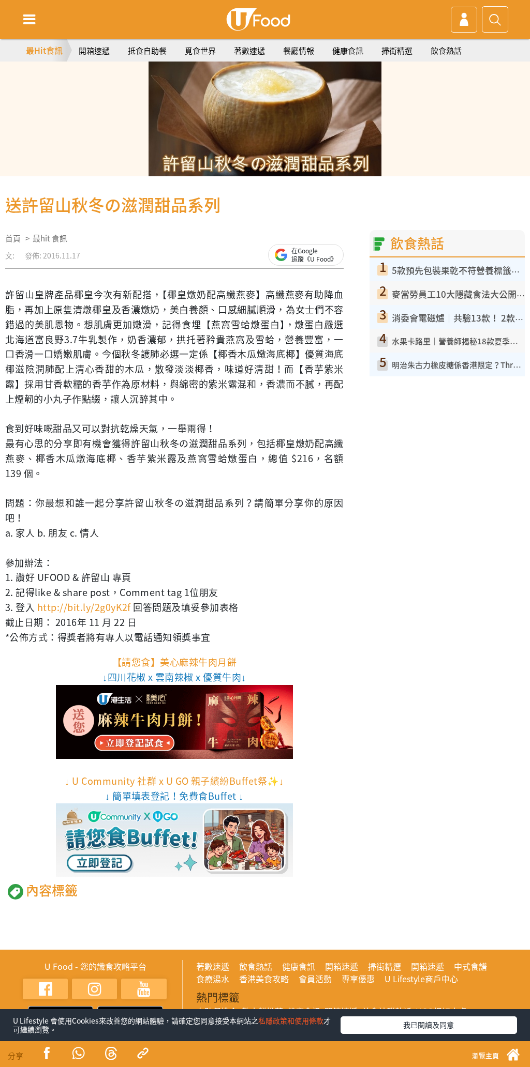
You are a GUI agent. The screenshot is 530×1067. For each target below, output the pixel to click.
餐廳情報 (298, 50)
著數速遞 (249, 50)
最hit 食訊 (50, 238)
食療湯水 (212, 978)
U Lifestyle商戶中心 (421, 978)
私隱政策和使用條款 (290, 1020)
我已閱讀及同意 (428, 1024)
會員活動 (315, 978)
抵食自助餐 (147, 50)
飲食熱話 (446, 50)
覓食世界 (200, 50)
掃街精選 (397, 50)
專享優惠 (358, 978)
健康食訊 (347, 50)
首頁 (13, 238)
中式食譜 (470, 966)
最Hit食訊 (44, 50)
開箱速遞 (94, 50)
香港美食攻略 (264, 978)
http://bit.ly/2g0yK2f (84, 607)
